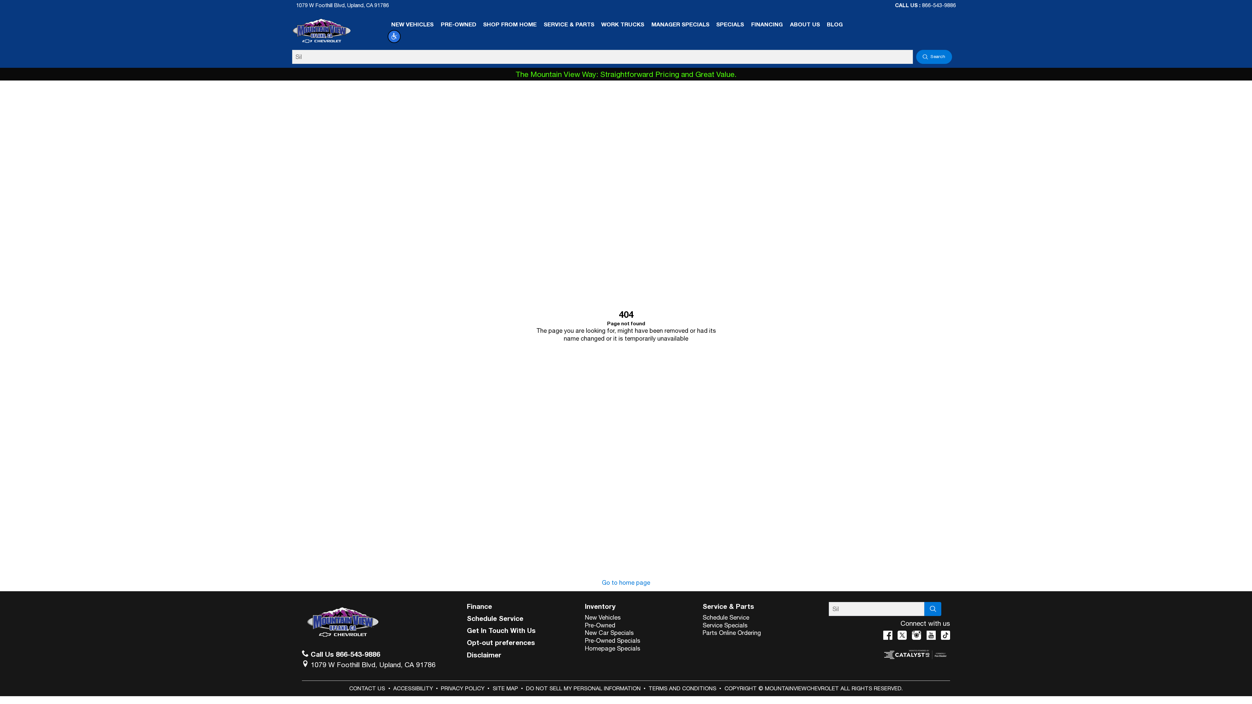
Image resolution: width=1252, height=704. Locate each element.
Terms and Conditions (682, 688)
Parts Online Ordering (732, 633)
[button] (394, 36)
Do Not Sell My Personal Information (583, 688)
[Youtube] (931, 635)
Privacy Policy (462, 688)
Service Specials (725, 625)
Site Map (505, 688)
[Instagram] (916, 635)
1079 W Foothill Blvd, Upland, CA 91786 (342, 5)
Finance (479, 606)
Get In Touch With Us (501, 630)
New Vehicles (603, 617)
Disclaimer (484, 655)
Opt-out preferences (501, 642)
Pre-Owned (600, 625)
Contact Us (367, 688)
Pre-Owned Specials (612, 640)
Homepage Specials (612, 648)
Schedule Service (495, 618)
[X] (902, 635)
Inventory (600, 606)
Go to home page (626, 582)
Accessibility (413, 688)
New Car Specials (609, 633)
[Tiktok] (945, 635)
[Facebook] (887, 635)
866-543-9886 (939, 5)
